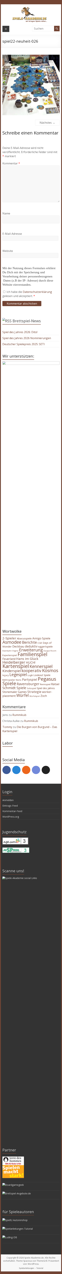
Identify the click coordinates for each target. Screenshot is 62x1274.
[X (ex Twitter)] (46, 770)
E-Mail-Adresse (12, 234)
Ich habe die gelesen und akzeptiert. (27, 294)
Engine (15, 651)
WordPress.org (10, 816)
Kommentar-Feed (12, 811)
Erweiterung (31, 650)
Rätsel (55, 684)
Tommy (7, 727)
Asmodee (11, 642)
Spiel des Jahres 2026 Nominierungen (26, 338)
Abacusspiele (24, 638)
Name (6, 213)
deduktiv (31, 646)
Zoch (43, 696)
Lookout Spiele (41, 675)
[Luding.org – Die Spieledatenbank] (9, 1237)
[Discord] (36, 770)
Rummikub (19, 715)
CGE (40, 642)
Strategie (34, 691)
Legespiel (18, 674)
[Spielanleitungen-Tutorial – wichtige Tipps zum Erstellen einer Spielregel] (17, 1228)
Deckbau (18, 646)
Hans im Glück (27, 658)
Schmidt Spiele (14, 687)
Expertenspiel (9, 655)
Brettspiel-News (27, 320)
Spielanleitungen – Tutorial (31, 1268)
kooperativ (31, 670)
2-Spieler (9, 638)
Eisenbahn (7, 651)
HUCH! (30, 662)
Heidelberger (13, 662)
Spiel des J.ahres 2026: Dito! (19, 332)
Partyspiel (29, 679)
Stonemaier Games (14, 692)
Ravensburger (28, 684)
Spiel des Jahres (46, 688)
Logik (30, 675)
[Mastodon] (16, 770)
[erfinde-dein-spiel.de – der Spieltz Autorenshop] (15, 1220)
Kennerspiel (41, 666)
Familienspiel (32, 654)
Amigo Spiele (41, 638)
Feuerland (9, 659)
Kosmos (50, 670)
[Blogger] (26, 770)
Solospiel (31, 688)
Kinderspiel (11, 670)
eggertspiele (45, 646)
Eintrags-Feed (10, 805)
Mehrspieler (8, 679)
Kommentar (11, 163)
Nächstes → (47, 123)
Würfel (22, 695)
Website (7, 251)
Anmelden (8, 800)
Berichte (29, 642)
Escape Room (50, 650)
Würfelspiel (34, 696)
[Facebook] (6, 770)
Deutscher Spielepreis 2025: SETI (23, 344)
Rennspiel (45, 684)
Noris (18, 679)
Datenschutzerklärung (37, 292)
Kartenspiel (15, 666)
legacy (5, 675)
